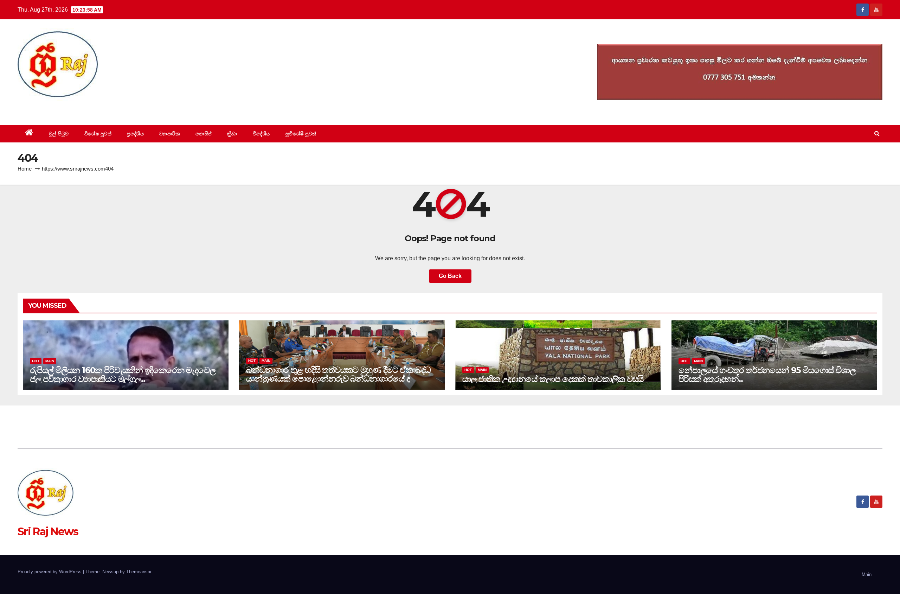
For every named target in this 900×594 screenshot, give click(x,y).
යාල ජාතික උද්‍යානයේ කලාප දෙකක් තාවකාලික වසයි (552, 379)
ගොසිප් (203, 133)
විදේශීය (261, 133)
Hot (35, 361)
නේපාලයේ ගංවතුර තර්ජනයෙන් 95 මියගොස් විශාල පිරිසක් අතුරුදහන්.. (767, 374)
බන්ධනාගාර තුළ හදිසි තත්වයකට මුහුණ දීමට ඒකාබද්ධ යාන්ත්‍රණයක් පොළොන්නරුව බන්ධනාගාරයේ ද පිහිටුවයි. (338, 378)
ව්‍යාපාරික (169, 133)
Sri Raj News (48, 108)
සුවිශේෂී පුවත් (300, 133)
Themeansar (138, 571)
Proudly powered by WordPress (50, 571)
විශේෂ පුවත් (98, 133)
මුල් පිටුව (59, 133)
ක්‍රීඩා (232, 133)
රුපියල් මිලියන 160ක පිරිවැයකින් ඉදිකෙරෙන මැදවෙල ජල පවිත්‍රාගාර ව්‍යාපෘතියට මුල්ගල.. (123, 374)
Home (25, 169)
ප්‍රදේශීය (135, 133)
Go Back (450, 276)
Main (49, 361)
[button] (877, 133)
